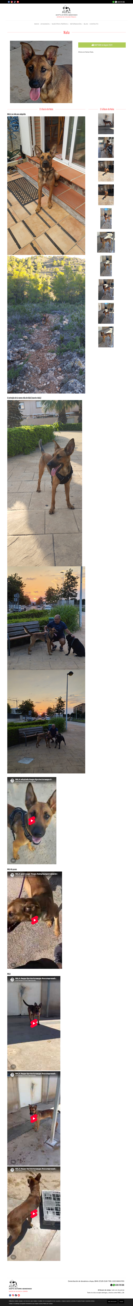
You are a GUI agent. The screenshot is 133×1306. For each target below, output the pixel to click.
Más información (112, 1301)
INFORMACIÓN (75, 24)
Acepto (121, 1301)
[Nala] (41, 71)
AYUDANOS (45, 24)
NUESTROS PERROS (60, 24)
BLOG (86, 24)
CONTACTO (94, 24)
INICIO (36, 24)
